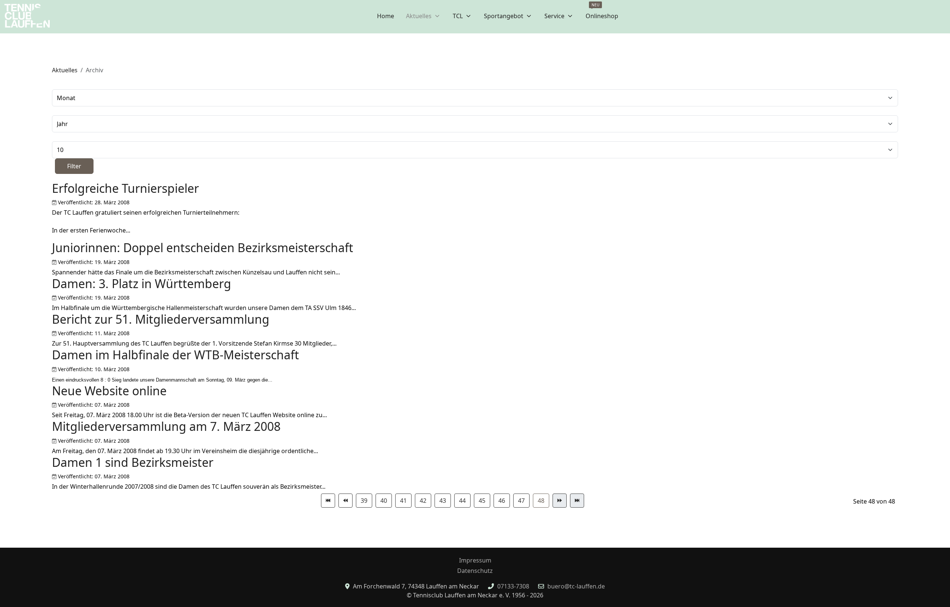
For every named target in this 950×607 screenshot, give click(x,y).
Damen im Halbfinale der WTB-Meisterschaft (175, 355)
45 (482, 501)
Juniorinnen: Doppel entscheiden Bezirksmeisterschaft (202, 247)
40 (383, 501)
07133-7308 (513, 586)
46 (501, 501)
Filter (74, 166)
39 (364, 501)
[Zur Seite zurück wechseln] (345, 501)
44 (462, 501)
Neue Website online (109, 391)
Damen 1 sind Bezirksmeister (132, 462)
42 (423, 501)
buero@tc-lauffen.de (576, 586)
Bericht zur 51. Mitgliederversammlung (160, 319)
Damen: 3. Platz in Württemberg (141, 283)
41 (403, 501)
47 (521, 501)
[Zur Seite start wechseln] (328, 501)
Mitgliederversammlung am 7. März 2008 (166, 426)
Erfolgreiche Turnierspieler (125, 188)
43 (442, 501)
